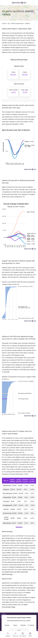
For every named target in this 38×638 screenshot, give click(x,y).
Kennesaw (7, 523)
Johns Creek (6, 518)
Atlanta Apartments (17, 23)
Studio (7, 625)
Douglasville (7, 505)
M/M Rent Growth (25, 480)
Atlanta (6, 489)
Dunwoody (7, 513)
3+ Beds (31, 625)
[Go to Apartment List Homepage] (19, 2)
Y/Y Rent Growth (32, 480)
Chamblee (7, 497)
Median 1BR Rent (12, 480)
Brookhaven (7, 493)
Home (4, 23)
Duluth (6, 509)
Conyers (6, 501)
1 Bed (15, 625)
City (5, 480)
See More (19, 527)
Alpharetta (7, 485)
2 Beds (23, 625)
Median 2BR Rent (19, 480)
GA (9, 23)
